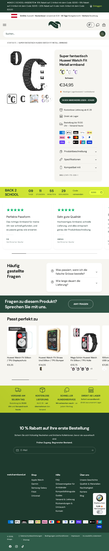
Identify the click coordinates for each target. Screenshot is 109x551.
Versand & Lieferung (65, 499)
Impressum (75, 536)
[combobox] (54, 33)
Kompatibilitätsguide (65, 491)
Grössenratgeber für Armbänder (65, 486)
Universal (35, 495)
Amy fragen (81, 304)
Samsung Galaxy (39, 488)
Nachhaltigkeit (86, 488)
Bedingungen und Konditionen (57, 536)
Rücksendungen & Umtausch (64, 505)
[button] (4, 25)
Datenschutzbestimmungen (31, 536)
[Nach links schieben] (38, 87)
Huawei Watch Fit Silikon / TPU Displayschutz (19, 359)
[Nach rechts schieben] (44, 87)
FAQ (57, 480)
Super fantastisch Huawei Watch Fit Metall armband (43, 43)
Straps (9, 539)
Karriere (83, 491)
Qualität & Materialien (90, 484)
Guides (59, 495)
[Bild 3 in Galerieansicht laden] (34, 99)
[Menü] (104, 494)
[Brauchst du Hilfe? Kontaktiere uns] (98, 25)
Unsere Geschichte (89, 480)
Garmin (34, 484)
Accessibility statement (92, 536)
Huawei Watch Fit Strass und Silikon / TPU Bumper (51, 359)
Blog (82, 495)
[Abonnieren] (92, 450)
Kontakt (59, 511)
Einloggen (97, 6)
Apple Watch (37, 480)
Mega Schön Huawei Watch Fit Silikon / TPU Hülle (84, 359)
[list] (54, 16)
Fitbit (33, 491)
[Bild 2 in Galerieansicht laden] (23, 99)
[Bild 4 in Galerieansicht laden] (45, 99)
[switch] (99, 512)
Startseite (11, 43)
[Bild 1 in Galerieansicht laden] (12, 99)
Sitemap (26, 540)
